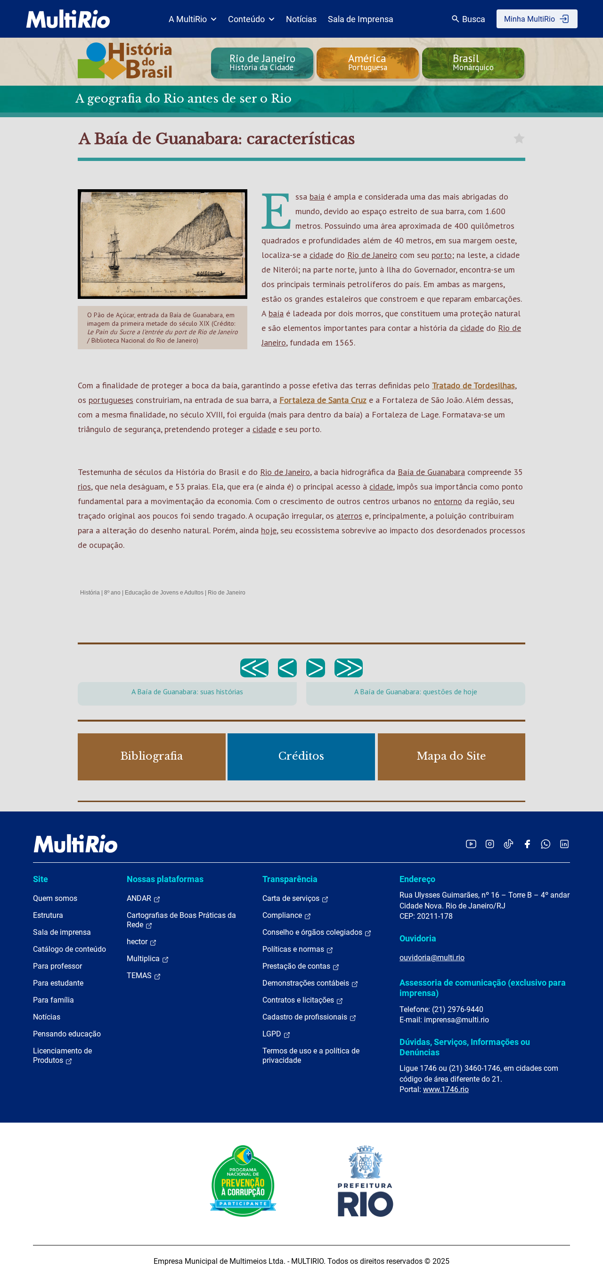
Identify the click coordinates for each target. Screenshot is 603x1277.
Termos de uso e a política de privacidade (310, 1055)
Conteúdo (246, 19)
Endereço (417, 879)
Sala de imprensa (62, 932)
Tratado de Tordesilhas (473, 385)
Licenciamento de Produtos (62, 1055)
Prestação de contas (297, 966)
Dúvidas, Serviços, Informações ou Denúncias (464, 1047)
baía (317, 196)
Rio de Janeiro (372, 254)
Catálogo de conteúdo (69, 949)
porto (442, 254)
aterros (349, 515)
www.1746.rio (446, 1089)
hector (138, 941)
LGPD (272, 1033)
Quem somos (55, 898)
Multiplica (144, 958)
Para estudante (58, 983)
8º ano (112, 592)
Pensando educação (67, 1033)
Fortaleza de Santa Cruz (323, 399)
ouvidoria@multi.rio (431, 957)
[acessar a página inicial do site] (68, 18)
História (90, 592)
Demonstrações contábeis (306, 983)
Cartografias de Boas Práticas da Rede (181, 920)
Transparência (290, 879)
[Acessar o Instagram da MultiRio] (490, 844)
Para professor (57, 966)
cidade (321, 254)
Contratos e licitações (299, 1000)
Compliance (283, 915)
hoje (269, 530)
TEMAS (140, 975)
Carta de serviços (291, 898)
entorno (448, 501)
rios (84, 486)
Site (40, 879)
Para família (53, 1000)
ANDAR (140, 898)
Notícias (301, 19)
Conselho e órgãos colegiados (313, 932)
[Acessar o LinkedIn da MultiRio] (564, 844)
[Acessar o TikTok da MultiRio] (508, 844)
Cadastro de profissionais (305, 1016)
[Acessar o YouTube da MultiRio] (471, 844)
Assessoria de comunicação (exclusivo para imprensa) (482, 988)
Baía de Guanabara (431, 471)
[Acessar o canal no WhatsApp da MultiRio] (546, 844)
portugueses (111, 399)
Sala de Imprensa (360, 19)
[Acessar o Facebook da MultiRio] (527, 844)
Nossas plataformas (165, 879)
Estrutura (48, 915)
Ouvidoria (417, 938)
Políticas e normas (294, 949)
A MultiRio (188, 19)
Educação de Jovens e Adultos (164, 592)
